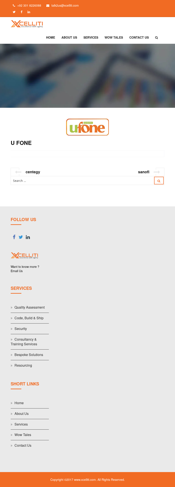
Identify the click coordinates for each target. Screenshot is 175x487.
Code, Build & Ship (29, 317)
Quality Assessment (30, 307)
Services (90, 37)
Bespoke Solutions (29, 354)
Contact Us (139, 37)
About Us (69, 37)
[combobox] (87, 180)
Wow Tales (114, 37)
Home (50, 37)
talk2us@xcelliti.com (65, 5)
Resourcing (23, 365)
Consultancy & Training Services (24, 342)
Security (21, 328)
